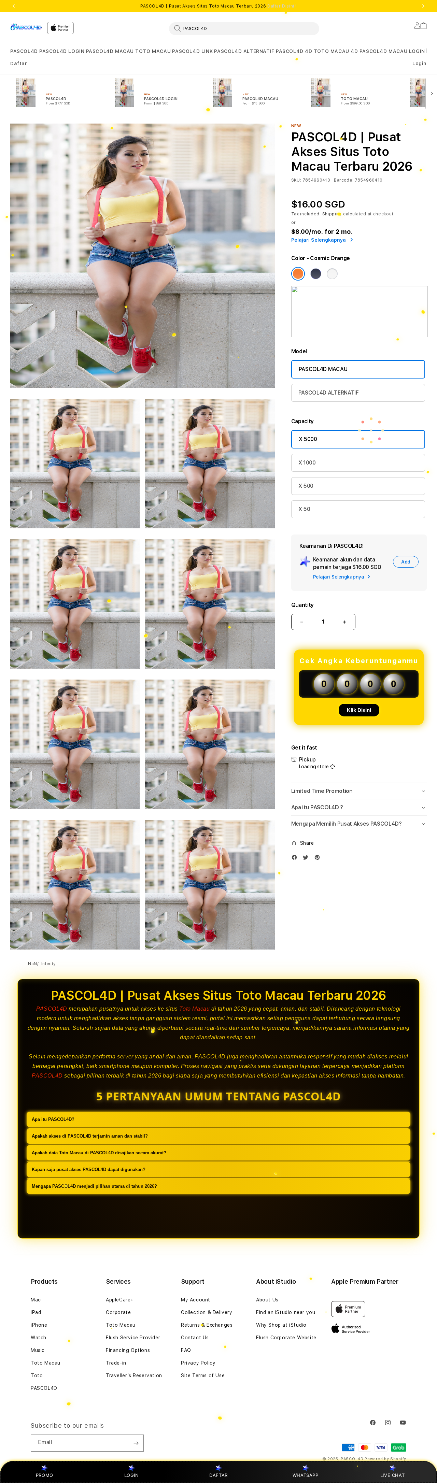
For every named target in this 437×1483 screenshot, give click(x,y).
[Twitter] (307, 859)
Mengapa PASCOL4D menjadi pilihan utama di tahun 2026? (94, 1186)
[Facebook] (296, 859)
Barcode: (343, 180)
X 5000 (308, 439)
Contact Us (195, 1337)
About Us (267, 1299)
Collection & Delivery (206, 1312)
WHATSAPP (305, 1475)
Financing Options (128, 1350)
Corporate (118, 1312)
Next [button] (423, 6)
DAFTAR (218, 1475)
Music (38, 1350)
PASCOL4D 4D (294, 51)
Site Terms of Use (203, 1375)
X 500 (305, 486)
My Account (195, 1299)
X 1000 (307, 462)
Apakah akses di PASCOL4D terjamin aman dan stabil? (90, 1136)
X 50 (304, 509)
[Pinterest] (319, 859)
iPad (36, 1312)
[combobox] (244, 28)
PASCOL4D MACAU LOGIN (392, 51)
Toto (37, 1375)
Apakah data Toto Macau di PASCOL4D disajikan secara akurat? (99, 1153)
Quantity (302, 605)
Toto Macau (194, 1009)
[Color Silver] (332, 273)
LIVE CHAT (392, 1475)
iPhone (39, 1325)
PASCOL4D (24, 51)
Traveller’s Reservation (134, 1375)
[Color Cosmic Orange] (298, 274)
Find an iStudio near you (285, 1312)
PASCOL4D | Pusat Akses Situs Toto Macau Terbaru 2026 (218, 6)
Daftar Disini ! (282, 6)
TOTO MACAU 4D (336, 51)
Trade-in (116, 1363)
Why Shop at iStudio (281, 1325)
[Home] (26, 26)
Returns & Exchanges (206, 1325)
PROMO (44, 1475)
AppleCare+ (120, 1299)
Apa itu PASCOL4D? (53, 1119)
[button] (24, 51)
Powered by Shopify (385, 1459)
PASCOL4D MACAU (110, 51)
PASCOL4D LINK (192, 51)
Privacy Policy (198, 1363)
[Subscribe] (135, 1443)
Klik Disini (359, 710)
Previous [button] (13, 6)
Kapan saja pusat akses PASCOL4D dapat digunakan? (88, 1169)
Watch (38, 1337)
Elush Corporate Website (286, 1337)
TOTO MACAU (153, 51)
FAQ (186, 1350)
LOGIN (131, 1475)
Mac (36, 1299)
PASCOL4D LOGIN (61, 51)
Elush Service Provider (133, 1337)
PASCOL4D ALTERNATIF (244, 51)
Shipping (332, 214)
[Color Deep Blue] (315, 273)
